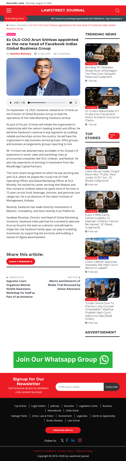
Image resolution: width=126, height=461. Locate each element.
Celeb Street (72, 410)
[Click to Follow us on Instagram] (80, 440)
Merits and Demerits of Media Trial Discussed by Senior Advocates (64, 285)
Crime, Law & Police (42, 415)
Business (22, 25)
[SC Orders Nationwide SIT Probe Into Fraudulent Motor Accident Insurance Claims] (102, 96)
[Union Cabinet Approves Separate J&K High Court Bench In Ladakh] (102, 247)
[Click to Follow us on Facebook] (67, 440)
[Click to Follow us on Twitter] (61, 440)
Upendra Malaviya (21, 53)
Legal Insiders (38, 405)
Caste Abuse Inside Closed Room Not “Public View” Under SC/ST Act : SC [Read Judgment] (102, 176)
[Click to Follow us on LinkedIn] (73, 440)
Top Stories (20, 405)
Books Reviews (54, 420)
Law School (73, 420)
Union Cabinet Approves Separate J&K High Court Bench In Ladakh (101, 265)
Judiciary (55, 405)
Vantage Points (19, 415)
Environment (65, 415)
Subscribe (111, 387)
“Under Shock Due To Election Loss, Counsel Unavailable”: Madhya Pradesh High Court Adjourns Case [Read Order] (99, 311)
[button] (8, 10)
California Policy (84, 450)
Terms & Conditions (44, 450)
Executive (69, 405)
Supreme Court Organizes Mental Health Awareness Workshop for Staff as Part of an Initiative (20, 289)
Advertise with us (63, 430)
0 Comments (63, 53)
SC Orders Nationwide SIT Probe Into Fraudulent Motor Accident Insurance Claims (102, 116)
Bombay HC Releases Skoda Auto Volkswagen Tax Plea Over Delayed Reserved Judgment (101, 72)
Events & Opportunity (103, 415)
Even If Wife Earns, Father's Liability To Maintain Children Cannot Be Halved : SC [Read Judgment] (102, 221)
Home (12, 25)
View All (112, 136)
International (54, 410)
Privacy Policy (65, 450)
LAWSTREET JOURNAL (63, 10)
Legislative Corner (88, 405)
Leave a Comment (20, 261)
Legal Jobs (81, 415)
